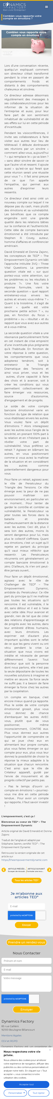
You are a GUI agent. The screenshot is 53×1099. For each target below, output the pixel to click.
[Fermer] (50, 1050)
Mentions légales (11, 1035)
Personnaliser (15, 1093)
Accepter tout (26, 1084)
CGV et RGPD (9, 1041)
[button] (46, 7)
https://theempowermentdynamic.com (24, 860)
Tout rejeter (39, 1093)
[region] (26, 1073)
